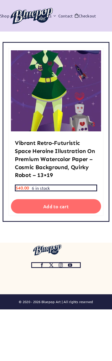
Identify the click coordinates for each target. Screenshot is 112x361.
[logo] (47, 244)
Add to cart (56, 206)
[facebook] (42, 265)
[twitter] (51, 265)
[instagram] (61, 265)
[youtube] (70, 265)
